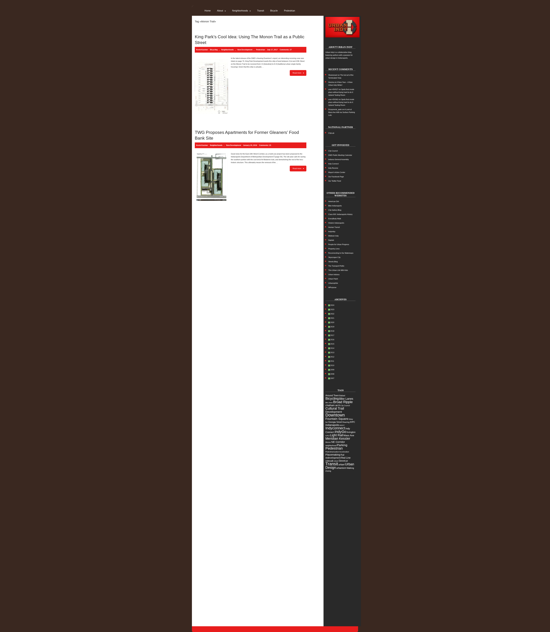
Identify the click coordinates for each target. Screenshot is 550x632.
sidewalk (329, 461)
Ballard (342, 396)
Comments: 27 (286, 50)
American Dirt (333, 201)
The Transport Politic (336, 266)
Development (333, 411)
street (336, 461)
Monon (328, 442)
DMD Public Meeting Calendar (340, 155)
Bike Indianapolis (335, 206)
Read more (297, 73)
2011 (332, 361)
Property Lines (334, 249)
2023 (332, 310)
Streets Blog (333, 262)
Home (208, 10)
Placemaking (332, 454)
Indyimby (331, 232)
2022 (332, 314)
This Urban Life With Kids (338, 270)
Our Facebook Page (336, 177)
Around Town (332, 395)
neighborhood (330, 445)
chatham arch (332, 405)
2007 (332, 378)
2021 (332, 318)
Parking (342, 445)
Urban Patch (333, 279)
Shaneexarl (332, 75)
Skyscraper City (334, 257)
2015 (332, 344)
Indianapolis (332, 425)
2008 (332, 374)
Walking (350, 468)
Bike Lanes (346, 398)
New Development (244, 50)
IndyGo (340, 432)
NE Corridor (338, 442)
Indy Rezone (333, 168)
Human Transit (334, 227)
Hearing (345, 422)
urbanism (341, 468)
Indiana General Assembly (338, 160)
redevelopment (333, 458)
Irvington (351, 432)
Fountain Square (336, 418)
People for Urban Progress (338, 244)
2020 (332, 322)
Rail (342, 455)
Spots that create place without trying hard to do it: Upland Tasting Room (341, 92)
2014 (332, 348)
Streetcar (343, 461)
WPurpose (332, 287)
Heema (331, 82)
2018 (332, 331)
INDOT (342, 425)
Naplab (331, 240)
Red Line (345, 457)
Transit (260, 10)
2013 (332, 353)
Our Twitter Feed (334, 181)
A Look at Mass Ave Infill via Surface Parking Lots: (341, 112)
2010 (332, 365)
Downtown (335, 415)
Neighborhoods (240, 10)
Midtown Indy (333, 236)
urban (341, 464)
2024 (332, 305)
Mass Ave (348, 435)
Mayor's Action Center (336, 172)
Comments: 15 (265, 145)
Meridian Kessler (337, 438)
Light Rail (336, 435)
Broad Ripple (343, 402)
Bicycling (214, 50)
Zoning (328, 471)
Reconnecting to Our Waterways (340, 253)
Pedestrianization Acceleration (337, 452)
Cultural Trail (334, 408)
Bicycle (274, 10)
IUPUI (327, 436)
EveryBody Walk (334, 219)
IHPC (352, 422)
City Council (333, 151)
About (220, 10)
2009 (332, 370)
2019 (332, 327)
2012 (332, 357)
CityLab (331, 133)
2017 (332, 335)
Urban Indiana (333, 275)
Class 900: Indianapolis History (340, 214)
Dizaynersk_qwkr (335, 109)
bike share (329, 402)
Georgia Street (335, 422)
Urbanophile (333, 283)
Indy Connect (333, 164)
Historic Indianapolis (336, 223)
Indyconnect (335, 428)
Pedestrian (289, 10)
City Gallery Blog (334, 210)
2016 (332, 340)
